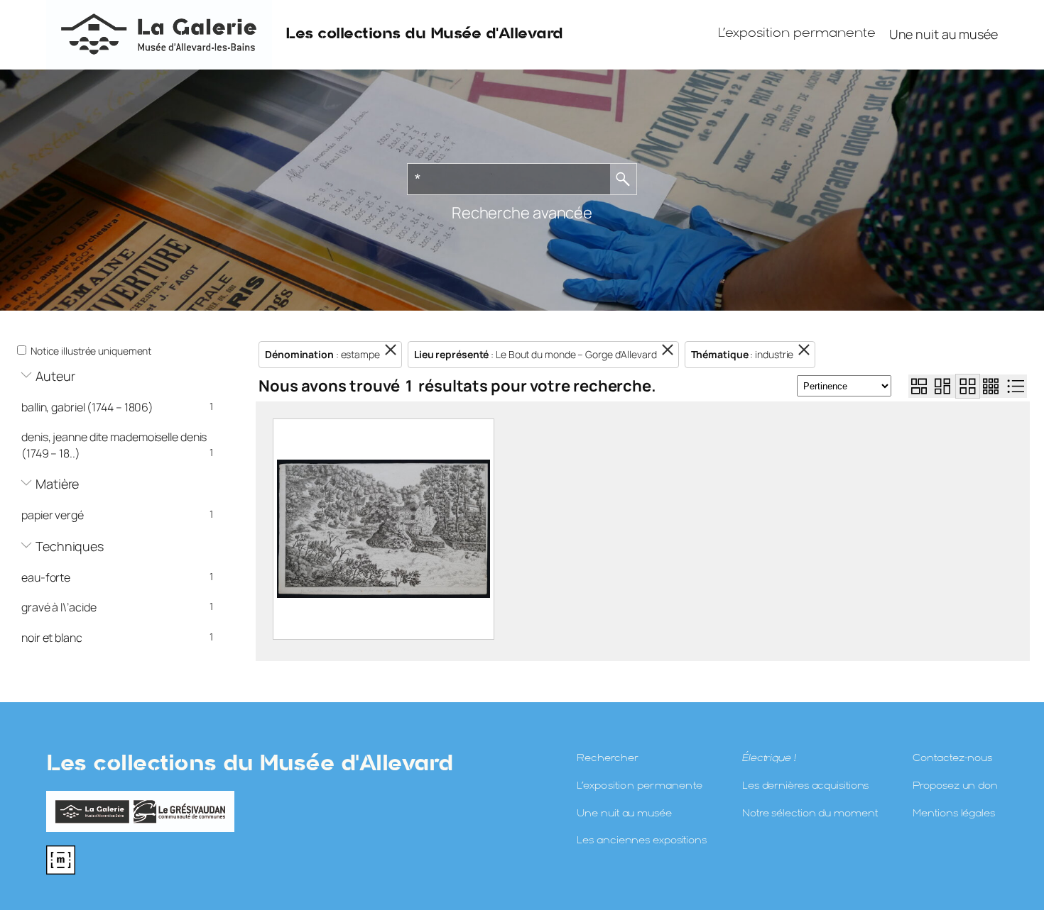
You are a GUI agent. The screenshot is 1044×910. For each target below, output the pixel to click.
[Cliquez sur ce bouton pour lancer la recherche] (623, 179)
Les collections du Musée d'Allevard (424, 34)
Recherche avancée (522, 212)
